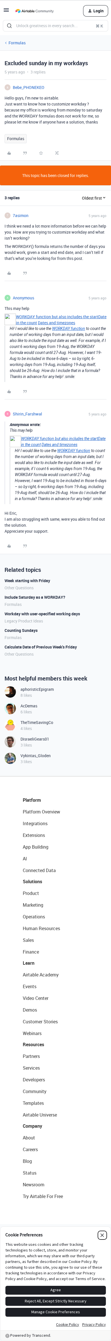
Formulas (17, 42)
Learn (28, 963)
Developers (34, 1080)
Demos (30, 1010)
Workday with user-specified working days (42, 613)
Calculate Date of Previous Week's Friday (41, 647)
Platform (32, 800)
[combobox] (55, 25)
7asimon (20, 215)
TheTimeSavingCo (36, 722)
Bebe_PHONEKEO (28, 87)
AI (25, 858)
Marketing (33, 905)
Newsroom (33, 1184)
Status (29, 1173)
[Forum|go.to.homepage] (34, 10)
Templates (33, 1103)
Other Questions (19, 587)
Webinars (32, 1033)
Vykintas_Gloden (35, 755)
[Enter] (9, 25)
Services (31, 1068)
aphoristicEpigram (37, 689)
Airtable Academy (41, 975)
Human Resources (41, 928)
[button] (6, 12)
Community (34, 1091)
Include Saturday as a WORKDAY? (35, 597)
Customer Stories (40, 1021)
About (29, 1138)
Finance (31, 952)
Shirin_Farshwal (27, 414)
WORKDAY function (68, 328)
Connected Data (39, 870)
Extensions (34, 835)
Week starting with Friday (27, 580)
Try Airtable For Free (43, 1196)
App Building (35, 847)
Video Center (35, 998)
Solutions (32, 881)
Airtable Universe (40, 1115)
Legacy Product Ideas (24, 621)
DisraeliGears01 (34, 739)
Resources (33, 1044)
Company (32, 1126)
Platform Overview (41, 812)
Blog (27, 1161)
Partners (31, 1056)
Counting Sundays (21, 630)
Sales (28, 940)
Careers (30, 1149)
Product (31, 893)
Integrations (35, 823)
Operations (34, 917)
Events (29, 986)
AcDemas (28, 706)
